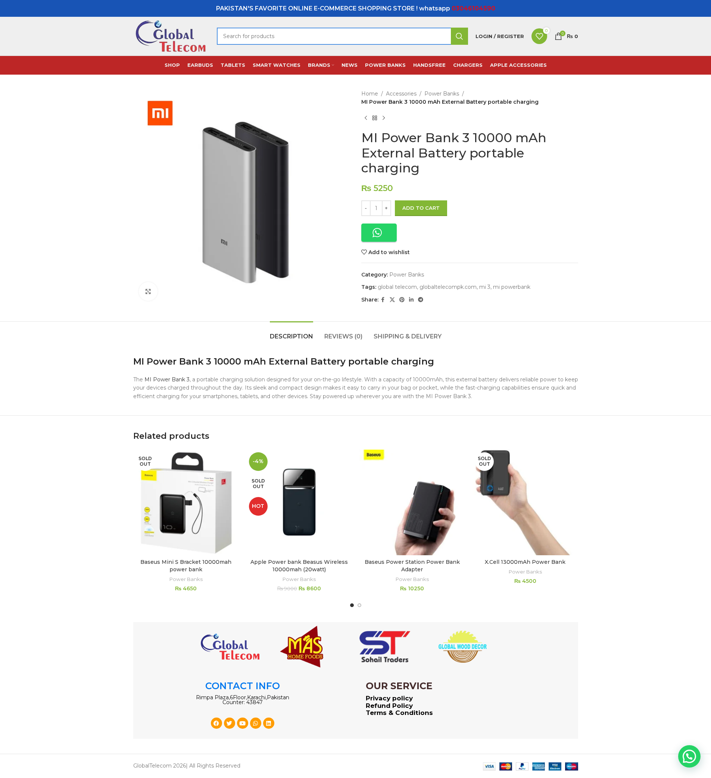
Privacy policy (389, 698)
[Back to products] (374, 118)
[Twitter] (229, 723)
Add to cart (421, 208)
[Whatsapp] (255, 723)
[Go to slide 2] (359, 605)
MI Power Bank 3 (167, 379)
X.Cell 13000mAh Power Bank (525, 562)
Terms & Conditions (399, 712)
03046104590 (473, 8)
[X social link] (392, 300)
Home (369, 93)
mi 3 (484, 287)
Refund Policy (389, 705)
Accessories (401, 93)
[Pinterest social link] (402, 300)
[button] (379, 233)
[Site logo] (171, 35)
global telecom (397, 287)
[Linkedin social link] (411, 300)
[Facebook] (216, 723)
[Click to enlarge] (148, 291)
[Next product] (383, 118)
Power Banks (441, 93)
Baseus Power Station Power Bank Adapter (412, 566)
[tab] (291, 332)
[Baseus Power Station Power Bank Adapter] (412, 502)
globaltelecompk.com (448, 287)
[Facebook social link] (382, 300)
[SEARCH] (459, 36)
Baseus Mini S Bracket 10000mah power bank (185, 566)
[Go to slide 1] (352, 605)
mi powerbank (511, 287)
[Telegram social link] (420, 300)
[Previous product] (365, 118)
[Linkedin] (268, 723)
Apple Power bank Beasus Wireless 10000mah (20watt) (299, 566)
